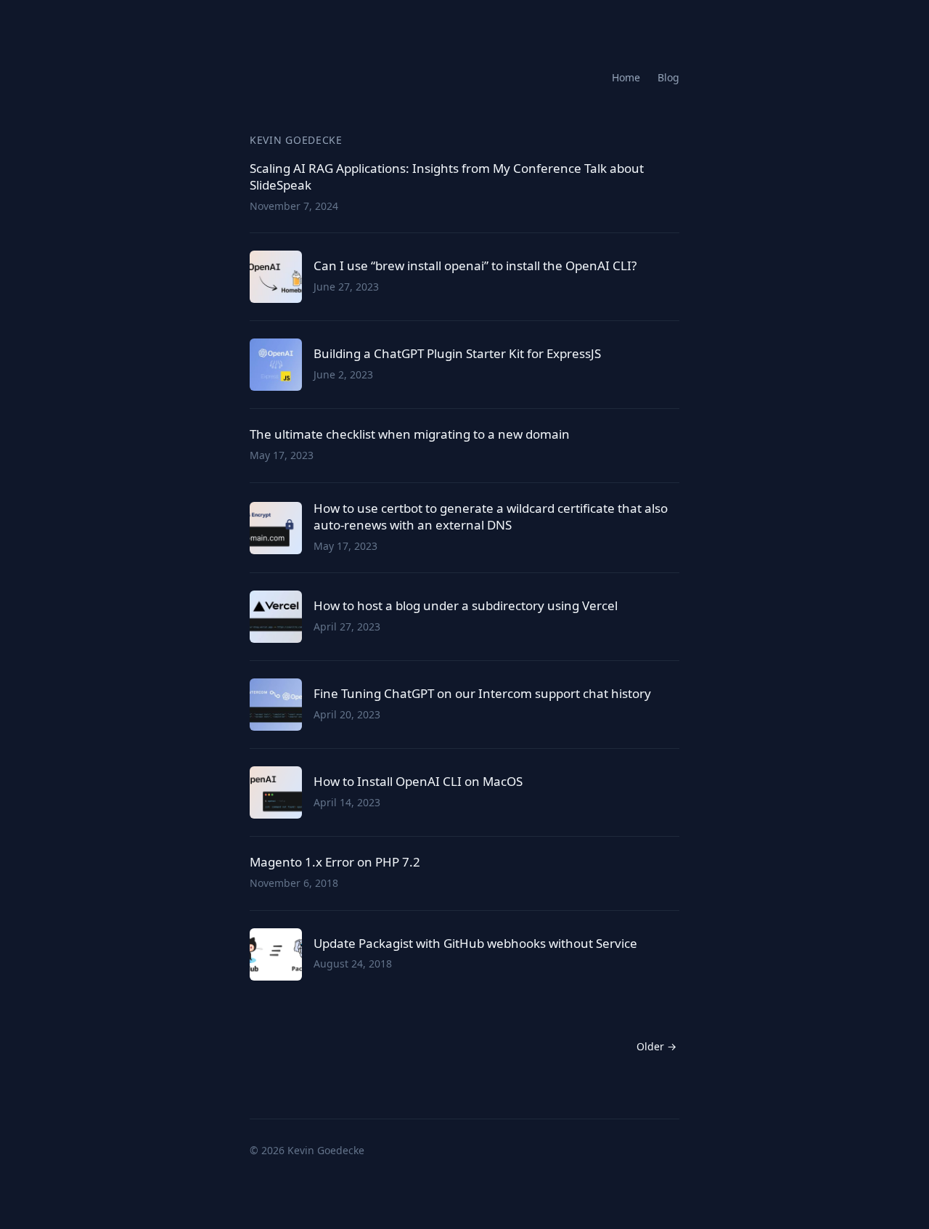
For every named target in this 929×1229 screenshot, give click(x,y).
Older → (656, 1046)
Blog (668, 77)
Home (626, 77)
